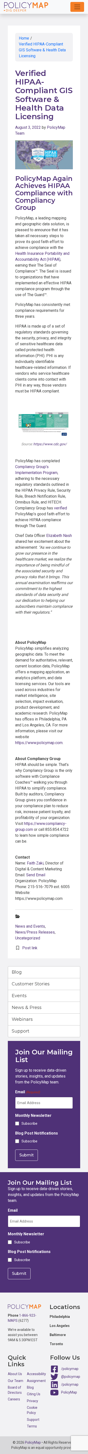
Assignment (36, 1381)
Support (20, 1031)
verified (60, 508)
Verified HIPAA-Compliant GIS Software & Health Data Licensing (42, 50)
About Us (15, 1374)
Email (27, 1092)
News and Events (30, 926)
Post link (29, 948)
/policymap (69, 1369)
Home (24, 38)
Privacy (32, 1401)
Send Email (35, 875)
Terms (32, 1426)
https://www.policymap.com (39, 742)
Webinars (22, 1019)
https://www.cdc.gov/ (50, 444)
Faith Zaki (35, 863)
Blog (17, 972)
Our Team (15, 1381)
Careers (14, 1399)
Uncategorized (27, 938)
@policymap (70, 1377)
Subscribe (29, 1123)
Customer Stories (31, 984)
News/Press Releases (35, 932)
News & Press (27, 1007)
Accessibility (36, 1374)
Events (19, 995)
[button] (77, 7)
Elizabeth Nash (59, 535)
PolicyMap (69, 1392)
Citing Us (33, 1394)
